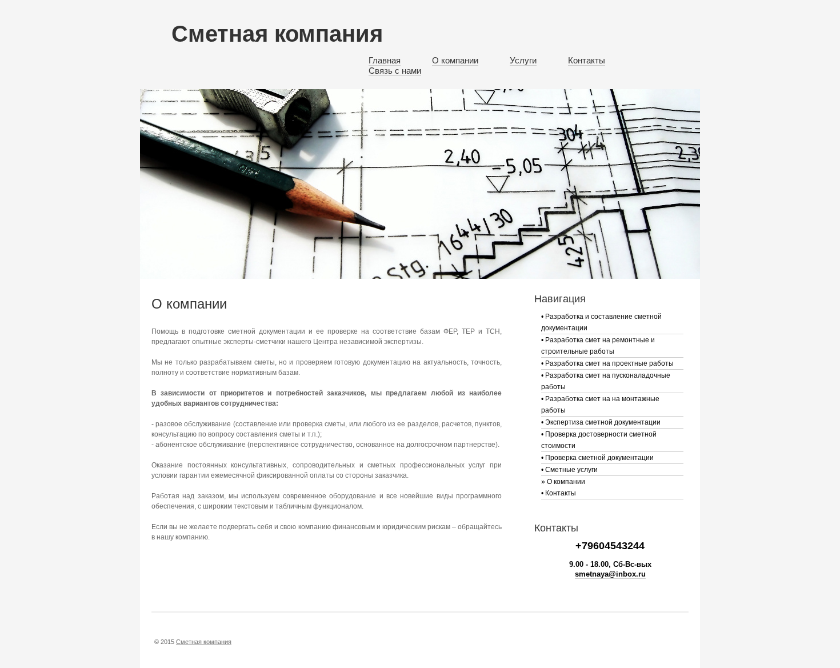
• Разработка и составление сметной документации (601, 322)
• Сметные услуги (569, 470)
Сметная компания (277, 33)
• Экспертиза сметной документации (601, 422)
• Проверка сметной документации (597, 458)
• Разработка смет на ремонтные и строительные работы (598, 345)
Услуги (523, 60)
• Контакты (558, 493)
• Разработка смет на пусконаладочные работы (605, 381)
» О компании (563, 482)
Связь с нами (395, 70)
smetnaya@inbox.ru (610, 574)
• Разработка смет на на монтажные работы (600, 404)
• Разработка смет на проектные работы (607, 363)
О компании (455, 60)
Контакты (586, 60)
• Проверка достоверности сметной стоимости (599, 440)
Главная (385, 60)
